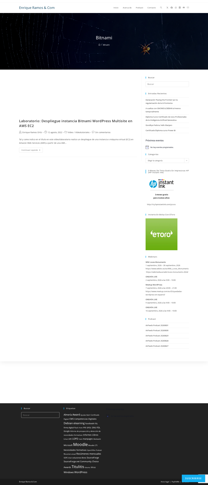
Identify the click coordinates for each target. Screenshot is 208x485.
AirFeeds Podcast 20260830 (157, 330)
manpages (88, 438)
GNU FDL (96, 427)
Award (76, 414)
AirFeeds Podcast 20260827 (157, 346)
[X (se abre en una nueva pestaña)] (167, 8)
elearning (79, 423)
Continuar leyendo (32, 150)
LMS (70, 439)
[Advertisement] (78, 97)
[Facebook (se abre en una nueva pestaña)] (172, 8)
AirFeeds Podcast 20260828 (157, 340)
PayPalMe (175, 481)
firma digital (69, 427)
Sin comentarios (103, 132)
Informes (87, 435)
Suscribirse (193, 478)
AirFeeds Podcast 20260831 (157, 325)
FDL (96, 423)
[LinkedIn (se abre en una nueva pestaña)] (180, 8)
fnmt (80, 428)
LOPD (75, 438)
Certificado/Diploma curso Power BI (161, 130)
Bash (88, 415)
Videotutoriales (82, 132)
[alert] (167, 147)
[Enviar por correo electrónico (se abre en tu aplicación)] (188, 8)
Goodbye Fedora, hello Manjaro (159, 125)
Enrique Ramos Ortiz (32, 132)
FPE (84, 427)
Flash (76, 428)
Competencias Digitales (85, 419)
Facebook (89, 423)
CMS (71, 418)
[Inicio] (99, 45)
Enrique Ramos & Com (37, 7)
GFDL (89, 427)
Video (70, 132)
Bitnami (106, 45)
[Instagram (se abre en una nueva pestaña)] (176, 8)
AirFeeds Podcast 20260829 (157, 335)
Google (67, 431)
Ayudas (83, 415)
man (80, 439)
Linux (66, 439)
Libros (95, 434)
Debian (68, 423)
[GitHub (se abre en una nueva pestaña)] (184, 8)
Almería (68, 414)
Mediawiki (97, 439)
